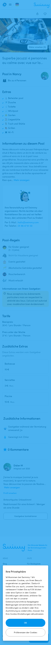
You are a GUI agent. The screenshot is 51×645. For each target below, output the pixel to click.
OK (25, 622)
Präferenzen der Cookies (25, 632)
